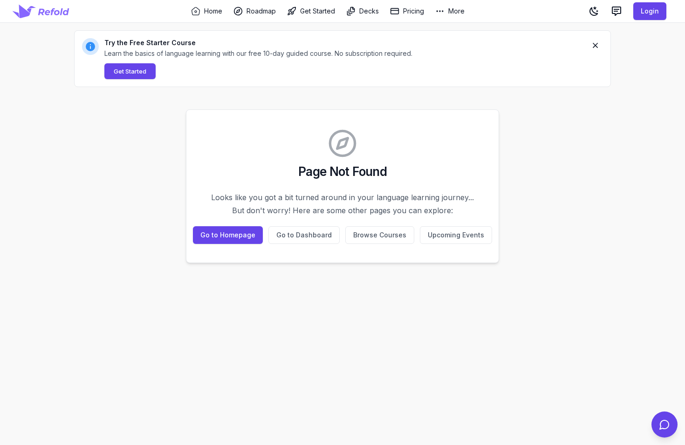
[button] (342, 58)
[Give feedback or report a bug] (616, 11)
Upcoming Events (456, 235)
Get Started (130, 71)
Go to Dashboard (304, 235)
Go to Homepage (227, 235)
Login (650, 11)
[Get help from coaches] (664, 424)
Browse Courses (379, 235)
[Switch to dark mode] (594, 11)
